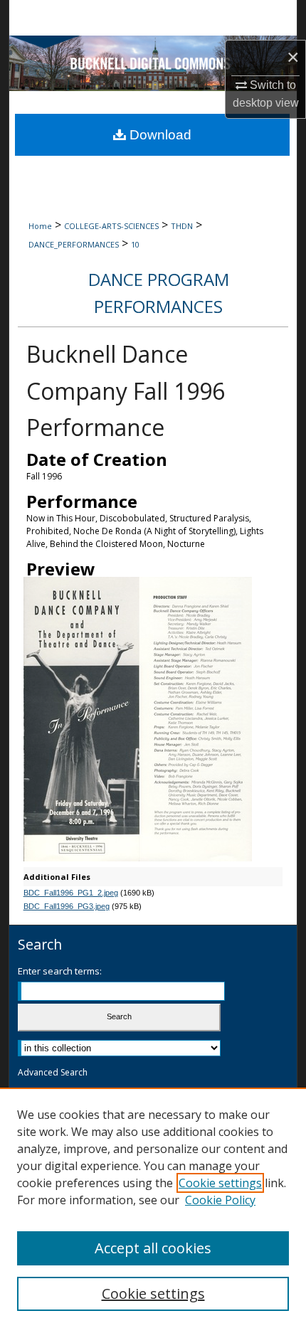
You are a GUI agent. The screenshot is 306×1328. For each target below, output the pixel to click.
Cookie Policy (220, 1200)
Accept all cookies (153, 1248)
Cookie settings (220, 1183)
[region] (153, 1208)
